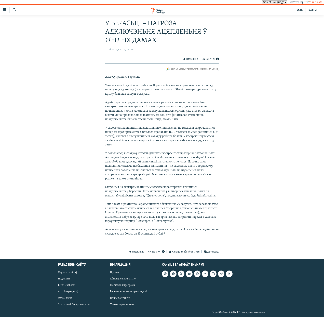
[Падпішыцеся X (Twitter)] (181, 274)
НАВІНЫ (312, 10)
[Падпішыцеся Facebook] (173, 274)
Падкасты (64, 279)
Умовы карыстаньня (122, 304)
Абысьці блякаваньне (123, 279)
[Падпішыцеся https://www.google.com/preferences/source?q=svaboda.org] (165, 274)
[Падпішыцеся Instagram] (213, 274)
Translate (316, 2)
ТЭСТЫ (299, 10)
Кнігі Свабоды (66, 285)
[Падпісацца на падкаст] (197, 274)
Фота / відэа (65, 298)
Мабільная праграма (122, 285)
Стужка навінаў (67, 272)
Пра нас (114, 272)
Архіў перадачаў (68, 291)
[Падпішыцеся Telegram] (221, 274)
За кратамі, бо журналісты (74, 304)
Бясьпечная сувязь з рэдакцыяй (128, 291)
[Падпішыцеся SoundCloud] (205, 274)
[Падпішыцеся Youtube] (189, 274)
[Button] (190, 59)
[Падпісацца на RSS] (229, 274)
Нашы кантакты (120, 298)
